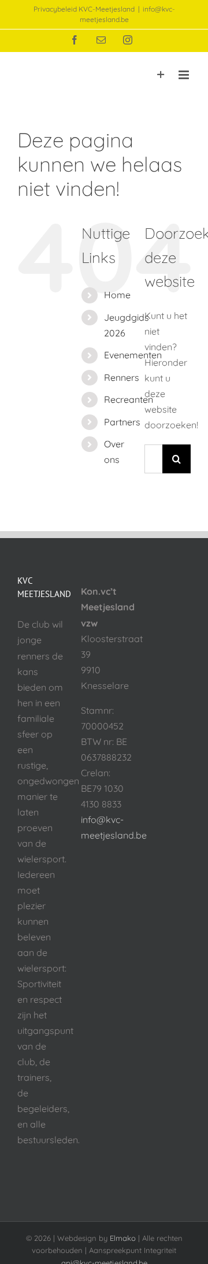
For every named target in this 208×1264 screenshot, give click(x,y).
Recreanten (128, 399)
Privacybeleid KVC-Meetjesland (84, 9)
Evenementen (133, 355)
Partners (122, 422)
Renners (121, 377)
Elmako (123, 1238)
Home (117, 295)
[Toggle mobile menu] (185, 75)
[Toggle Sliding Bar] (161, 75)
